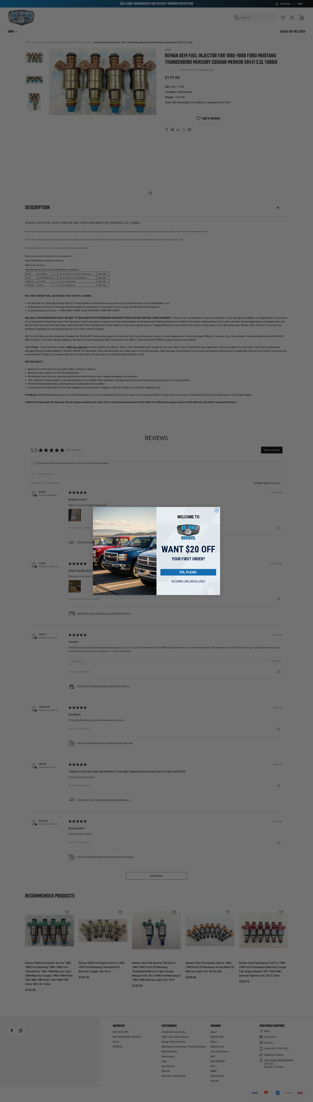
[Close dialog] (217, 510)
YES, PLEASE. (188, 572)
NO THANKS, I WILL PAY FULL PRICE (188, 581)
